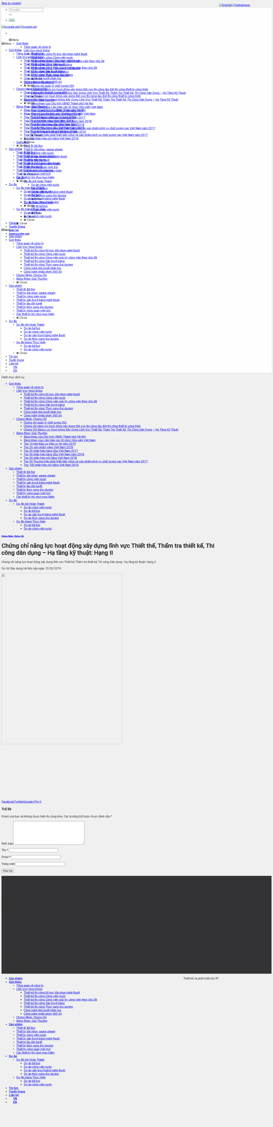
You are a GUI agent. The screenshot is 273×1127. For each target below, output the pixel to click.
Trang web (8, 864)
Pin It (37, 801)
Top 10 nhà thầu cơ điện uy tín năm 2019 (50, 444)
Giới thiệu (15, 383)
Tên (4, 850)
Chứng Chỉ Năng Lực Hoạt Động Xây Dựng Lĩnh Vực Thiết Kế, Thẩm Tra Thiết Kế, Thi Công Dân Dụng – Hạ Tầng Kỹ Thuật (101, 429)
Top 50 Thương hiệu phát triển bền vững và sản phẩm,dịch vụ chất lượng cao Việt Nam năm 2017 (86, 461)
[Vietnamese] (240, 5)
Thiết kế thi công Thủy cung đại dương (48, 408)
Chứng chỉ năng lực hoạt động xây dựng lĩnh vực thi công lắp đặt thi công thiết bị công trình (82, 426)
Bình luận (7, 843)
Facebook (7, 801)
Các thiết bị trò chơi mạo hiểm (35, 497)
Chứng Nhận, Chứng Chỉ (31, 419)
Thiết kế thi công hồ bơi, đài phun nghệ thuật (52, 394)
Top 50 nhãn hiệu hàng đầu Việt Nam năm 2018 (54, 454)
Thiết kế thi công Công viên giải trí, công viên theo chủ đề (60, 401)
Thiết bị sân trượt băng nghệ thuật (38, 482)
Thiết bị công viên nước (31, 479)
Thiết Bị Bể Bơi (25, 472)
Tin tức (13, 1088)
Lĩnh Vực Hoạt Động (29, 391)
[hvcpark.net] (19, 27)
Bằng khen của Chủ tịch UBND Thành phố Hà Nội (55, 436)
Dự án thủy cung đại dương (41, 518)
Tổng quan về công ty (30, 387)
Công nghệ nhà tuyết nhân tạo (42, 412)
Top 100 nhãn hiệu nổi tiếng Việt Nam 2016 (51, 465)
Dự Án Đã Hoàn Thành (30, 504)
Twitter (18, 801)
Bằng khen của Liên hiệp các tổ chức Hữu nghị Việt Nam (59, 440)
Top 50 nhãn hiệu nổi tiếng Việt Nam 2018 (50, 458)
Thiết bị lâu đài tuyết (29, 486)
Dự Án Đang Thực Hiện (31, 521)
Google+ (28, 801)
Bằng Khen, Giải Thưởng (31, 433)
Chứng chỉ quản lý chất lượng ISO (45, 422)
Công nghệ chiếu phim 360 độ (43, 415)
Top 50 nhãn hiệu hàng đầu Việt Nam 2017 (51, 451)
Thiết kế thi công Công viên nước (45, 398)
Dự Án (13, 500)
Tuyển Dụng (17, 226)
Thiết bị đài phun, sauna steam (35, 475)
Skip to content (11, 3)
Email (6, 857)
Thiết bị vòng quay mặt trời (33, 493)
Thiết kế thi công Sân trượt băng (44, 405)
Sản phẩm (15, 468)
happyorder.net (19, 234)
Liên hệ (14, 230)
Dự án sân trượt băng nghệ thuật (44, 514)
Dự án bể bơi (32, 511)
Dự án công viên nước (38, 507)
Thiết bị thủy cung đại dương (34, 490)
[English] (225, 5)
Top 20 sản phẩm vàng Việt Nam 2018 (48, 447)
